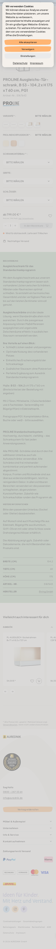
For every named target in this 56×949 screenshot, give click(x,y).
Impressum (36, 63)
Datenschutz (20, 63)
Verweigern (28, 49)
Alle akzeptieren (28, 42)
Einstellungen (28, 56)
